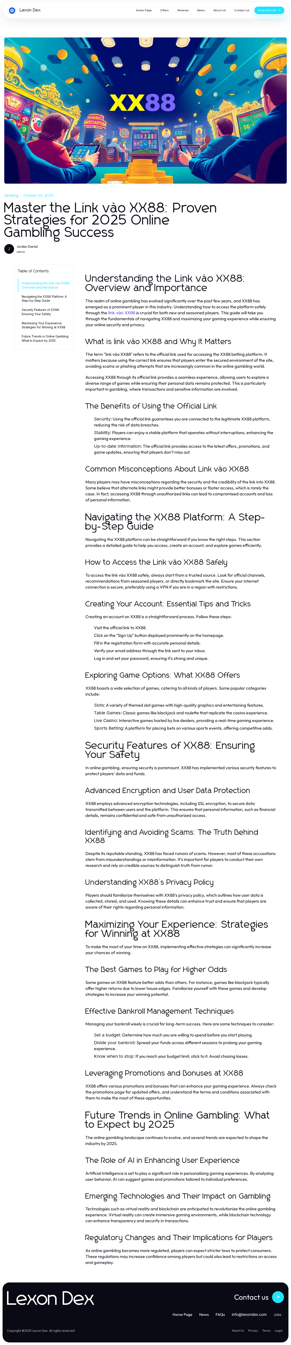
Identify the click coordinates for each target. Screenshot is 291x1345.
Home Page (182, 1314)
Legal (278, 1330)
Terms (266, 1330)
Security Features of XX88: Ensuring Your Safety (41, 312)
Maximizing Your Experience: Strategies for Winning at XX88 (43, 325)
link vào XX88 (121, 312)
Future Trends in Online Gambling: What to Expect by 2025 (45, 338)
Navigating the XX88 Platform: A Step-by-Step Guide (44, 298)
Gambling (11, 195)
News (204, 1314)
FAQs (220, 1314)
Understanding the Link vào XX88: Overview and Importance (46, 285)
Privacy (253, 1330)
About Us (238, 1330)
